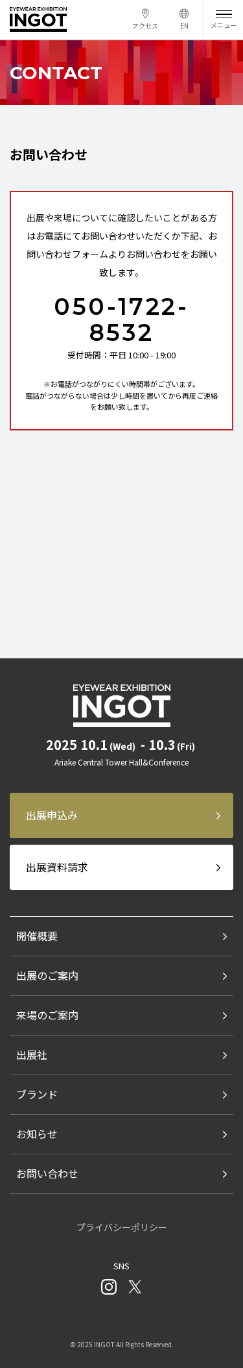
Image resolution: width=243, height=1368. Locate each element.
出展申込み (52, 815)
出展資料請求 (57, 867)
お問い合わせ (47, 1173)
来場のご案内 (47, 1015)
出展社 (31, 1054)
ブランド (37, 1094)
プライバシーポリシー (121, 1227)
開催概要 (37, 935)
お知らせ (37, 1133)
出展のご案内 (47, 975)
